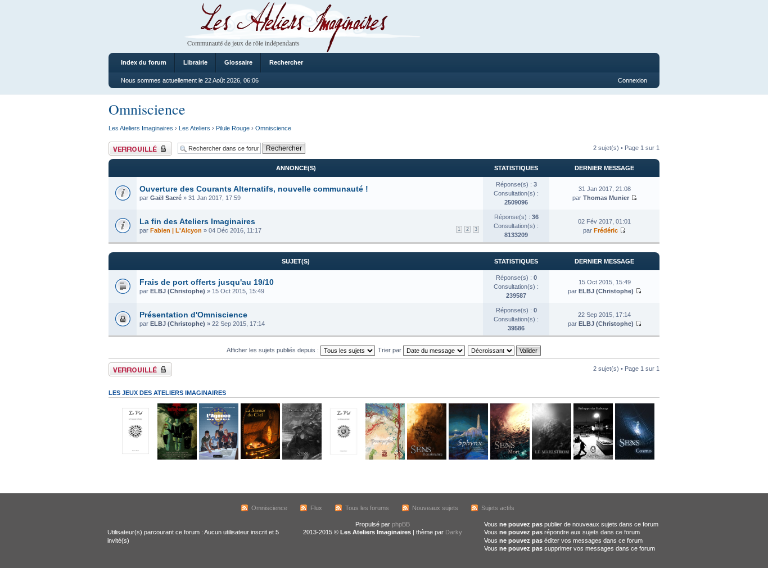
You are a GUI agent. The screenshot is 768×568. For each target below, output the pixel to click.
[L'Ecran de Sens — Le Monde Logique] (301, 458)
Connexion (632, 80)
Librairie (195, 62)
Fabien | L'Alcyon (176, 230)
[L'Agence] (218, 458)
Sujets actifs (497, 508)
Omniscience (147, 109)
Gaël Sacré (166, 197)
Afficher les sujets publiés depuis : (273, 350)
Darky (453, 532)
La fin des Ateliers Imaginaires (197, 221)
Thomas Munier (606, 197)
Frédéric (606, 230)
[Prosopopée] (384, 458)
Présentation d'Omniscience (193, 314)
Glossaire (238, 62)
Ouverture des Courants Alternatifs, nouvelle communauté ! (253, 188)
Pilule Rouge (233, 128)
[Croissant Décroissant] (505, 350)
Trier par (390, 350)
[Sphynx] (468, 458)
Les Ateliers (194, 128)
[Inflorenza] (176, 458)
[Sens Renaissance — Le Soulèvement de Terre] (426, 458)
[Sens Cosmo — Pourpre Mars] (634, 458)
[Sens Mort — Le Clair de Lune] (509, 458)
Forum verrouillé (131, 145)
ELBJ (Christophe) (177, 291)
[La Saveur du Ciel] (260, 458)
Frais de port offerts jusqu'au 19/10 (206, 282)
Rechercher (286, 62)
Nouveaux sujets (435, 508)
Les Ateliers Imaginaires (141, 128)
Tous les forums (367, 508)
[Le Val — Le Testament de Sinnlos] (135, 458)
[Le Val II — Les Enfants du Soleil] (343, 458)
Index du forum (143, 62)
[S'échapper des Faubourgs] (592, 458)
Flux (316, 508)
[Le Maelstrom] (551, 458)
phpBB (401, 524)
